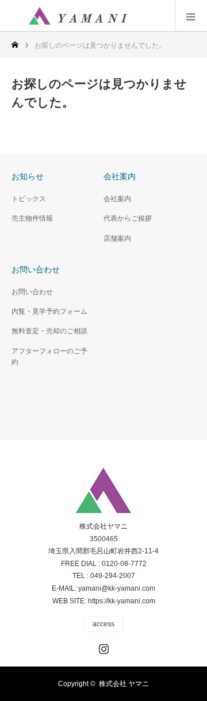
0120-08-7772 (124, 564)
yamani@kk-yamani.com (116, 588)
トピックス (29, 199)
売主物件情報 (32, 218)
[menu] (191, 16)
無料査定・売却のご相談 (49, 331)
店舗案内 (117, 238)
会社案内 (117, 199)
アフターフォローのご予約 (49, 356)
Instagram (102, 646)
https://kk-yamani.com (121, 601)
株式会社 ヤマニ (124, 684)
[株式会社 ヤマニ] (78, 16)
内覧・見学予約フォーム (49, 311)
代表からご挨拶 (127, 218)
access (103, 624)
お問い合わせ (32, 292)
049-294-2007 (112, 576)
